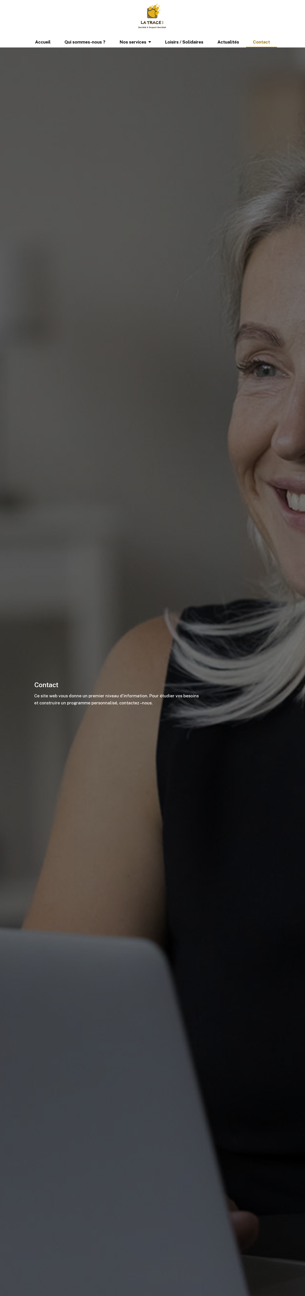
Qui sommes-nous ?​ (85, 42)
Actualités (228, 42)
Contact (261, 42)
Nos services (133, 42)
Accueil (43, 42)
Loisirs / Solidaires (184, 42)
